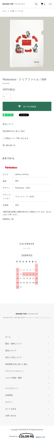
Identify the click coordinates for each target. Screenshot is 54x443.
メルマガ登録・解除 (13, 377)
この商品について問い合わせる (15, 138)
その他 (12, 11)
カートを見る (10, 408)
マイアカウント (11, 388)
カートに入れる (29, 106)
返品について (8, 124)
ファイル (20, 11)
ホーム (5, 11)
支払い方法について (13, 357)
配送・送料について (13, 343)
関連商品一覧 (8, 219)
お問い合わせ (10, 415)
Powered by (13, 436)
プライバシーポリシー (14, 371)
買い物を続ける (9, 145)
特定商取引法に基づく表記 (14, 131)
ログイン (9, 402)
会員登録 (9, 395)
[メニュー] (50, 4)
